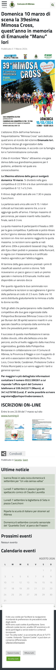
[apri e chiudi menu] (4, 3)
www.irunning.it (10, 415)
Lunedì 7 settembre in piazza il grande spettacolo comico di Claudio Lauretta (24, 490)
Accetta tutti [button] (13, 658)
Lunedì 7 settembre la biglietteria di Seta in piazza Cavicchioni (27, 501)
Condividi (15, 453)
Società (18, 459)
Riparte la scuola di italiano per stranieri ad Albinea (27, 512)
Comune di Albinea (25, 3)
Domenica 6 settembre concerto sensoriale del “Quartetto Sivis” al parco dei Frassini (27, 524)
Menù (4, 7)
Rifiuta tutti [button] (29, 653)
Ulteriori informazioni (15, 642)
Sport (25, 459)
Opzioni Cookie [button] (13, 653)
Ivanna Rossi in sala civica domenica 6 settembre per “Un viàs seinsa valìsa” (24, 479)
